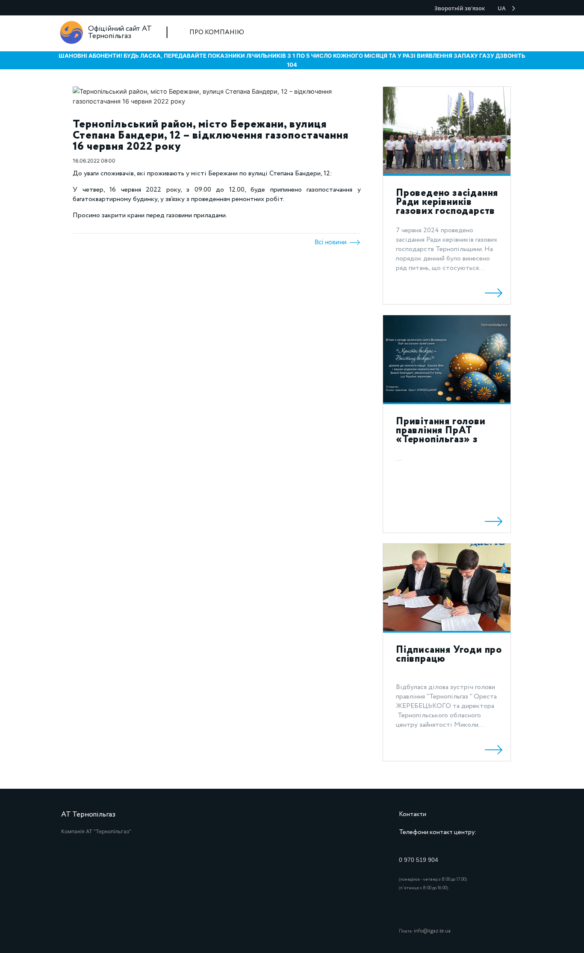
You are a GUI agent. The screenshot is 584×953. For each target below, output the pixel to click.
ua (502, 8)
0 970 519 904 (418, 859)
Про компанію (216, 32)
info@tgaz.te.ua (432, 931)
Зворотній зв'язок (459, 8)
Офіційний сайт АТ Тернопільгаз (120, 32)
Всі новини (331, 242)
